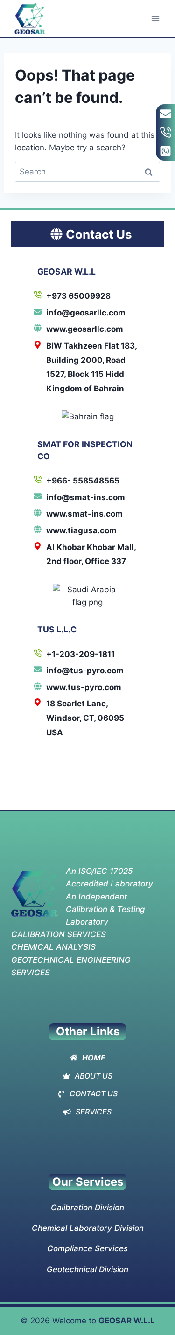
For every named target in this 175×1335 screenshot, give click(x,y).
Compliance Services (87, 1248)
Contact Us (94, 1093)
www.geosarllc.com (84, 329)
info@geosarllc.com (86, 312)
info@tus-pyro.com (85, 670)
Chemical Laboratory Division (88, 1228)
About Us (93, 1075)
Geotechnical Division (87, 1269)
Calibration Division (87, 1207)
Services (94, 1111)
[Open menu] (155, 18)
